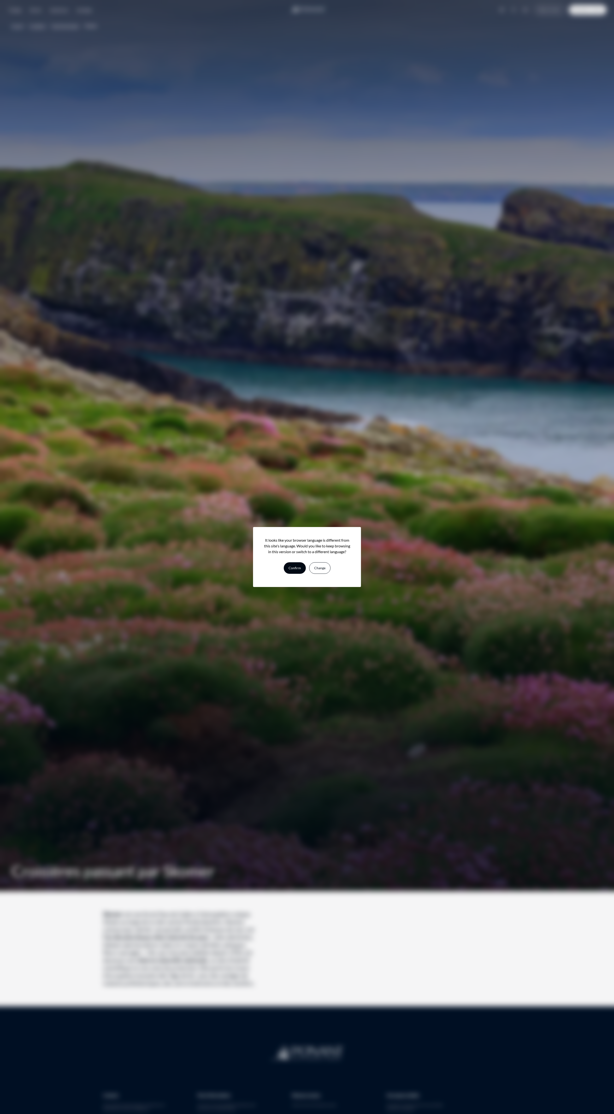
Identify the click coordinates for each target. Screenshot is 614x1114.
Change (319, 568)
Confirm (295, 568)
